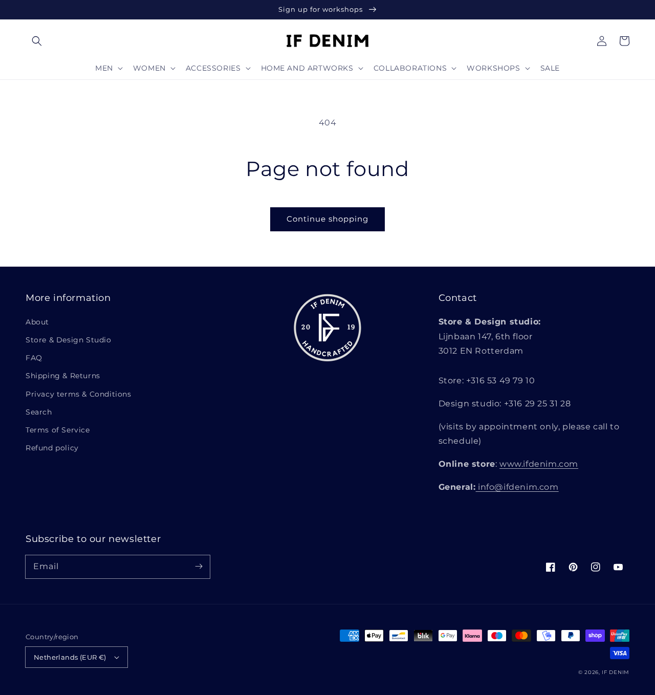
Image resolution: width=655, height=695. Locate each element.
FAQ (34, 357)
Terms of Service (58, 430)
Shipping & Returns (63, 375)
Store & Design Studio (69, 339)
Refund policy (52, 447)
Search (39, 412)
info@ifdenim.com (516, 487)
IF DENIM (615, 672)
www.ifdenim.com (538, 464)
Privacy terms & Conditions (79, 394)
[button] (37, 41)
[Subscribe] (198, 566)
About (37, 322)
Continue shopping (327, 219)
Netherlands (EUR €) (70, 657)
